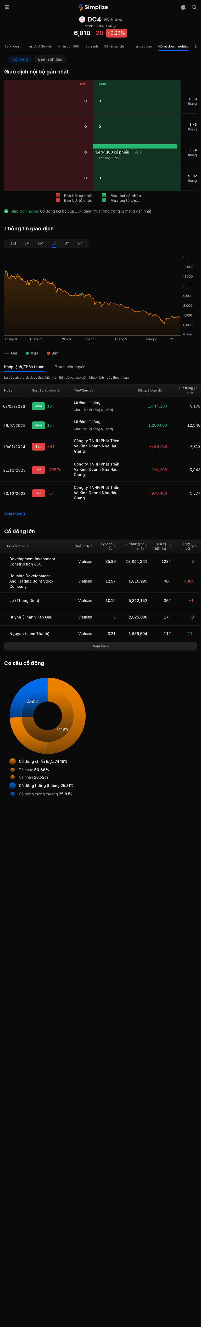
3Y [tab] (67, 243)
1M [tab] (13, 243)
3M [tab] (27, 243)
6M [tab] (40, 243)
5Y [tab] (80, 243)
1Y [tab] (54, 243)
